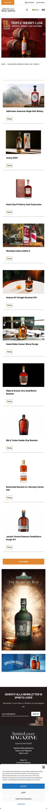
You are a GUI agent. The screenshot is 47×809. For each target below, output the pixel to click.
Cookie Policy (21, 804)
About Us (23, 760)
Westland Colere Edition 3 (18, 251)
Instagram (30, 2)
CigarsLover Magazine (23, 751)
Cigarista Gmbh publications (23, 748)
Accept (23, 786)
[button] (43, 767)
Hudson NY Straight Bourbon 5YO (21, 297)
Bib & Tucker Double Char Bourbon (22, 440)
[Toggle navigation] (43, 9)
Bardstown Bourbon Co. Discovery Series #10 (25, 488)
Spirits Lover (23, 753)
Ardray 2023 (12, 158)
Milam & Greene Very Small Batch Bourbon (21, 392)
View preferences (23, 799)
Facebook (41, 2)
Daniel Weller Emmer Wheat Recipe (22, 344)
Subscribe (7, 2)
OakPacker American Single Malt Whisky (24, 111)
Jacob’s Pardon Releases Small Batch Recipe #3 (23, 538)
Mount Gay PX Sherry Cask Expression (23, 204)
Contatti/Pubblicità (23, 762)
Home (3, 64)
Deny (23, 793)
